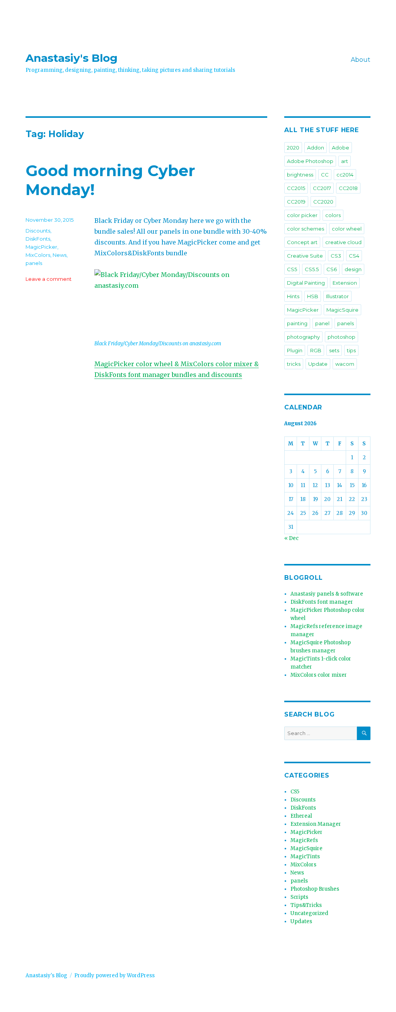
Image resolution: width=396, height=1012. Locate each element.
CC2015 (296, 188)
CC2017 (322, 188)
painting (297, 323)
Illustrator (337, 296)
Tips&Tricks (306, 905)
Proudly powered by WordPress (114, 975)
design (353, 269)
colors (333, 215)
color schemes (305, 229)
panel (322, 323)
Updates (301, 921)
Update (318, 364)
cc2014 (344, 174)
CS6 (331, 269)
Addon (315, 147)
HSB (312, 296)
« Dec (291, 538)
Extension (345, 283)
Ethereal (301, 816)
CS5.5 (312, 269)
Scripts (299, 897)
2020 (293, 147)
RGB (315, 350)
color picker (302, 215)
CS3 (336, 256)
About (360, 59)
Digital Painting (306, 283)
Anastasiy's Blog (72, 58)
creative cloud (343, 242)
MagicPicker (41, 247)
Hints (293, 296)
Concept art (302, 242)
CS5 (292, 269)
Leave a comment (49, 279)
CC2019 (296, 202)
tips (351, 350)
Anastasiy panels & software (326, 594)
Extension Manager (315, 824)
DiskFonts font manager (321, 602)
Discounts (38, 231)
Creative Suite (305, 256)
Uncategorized (309, 913)
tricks (293, 364)
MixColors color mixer (318, 675)
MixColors (38, 255)
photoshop (341, 337)
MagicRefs (304, 840)
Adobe (340, 147)
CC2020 (323, 202)
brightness (300, 174)
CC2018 (348, 188)
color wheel (347, 229)
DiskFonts (38, 239)
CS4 (354, 256)
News (60, 255)
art (344, 161)
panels (34, 263)
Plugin (294, 350)
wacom (344, 364)
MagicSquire (342, 310)
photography (303, 337)
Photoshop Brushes (314, 889)
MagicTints (305, 856)
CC (325, 174)
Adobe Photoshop (310, 161)
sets (334, 350)
